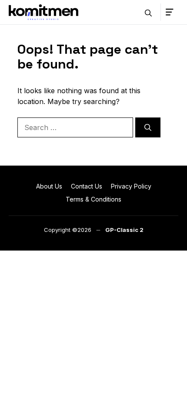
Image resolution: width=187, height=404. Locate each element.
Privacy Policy (131, 186)
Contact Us (86, 186)
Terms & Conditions (93, 199)
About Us (49, 186)
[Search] (147, 127)
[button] (148, 12)
